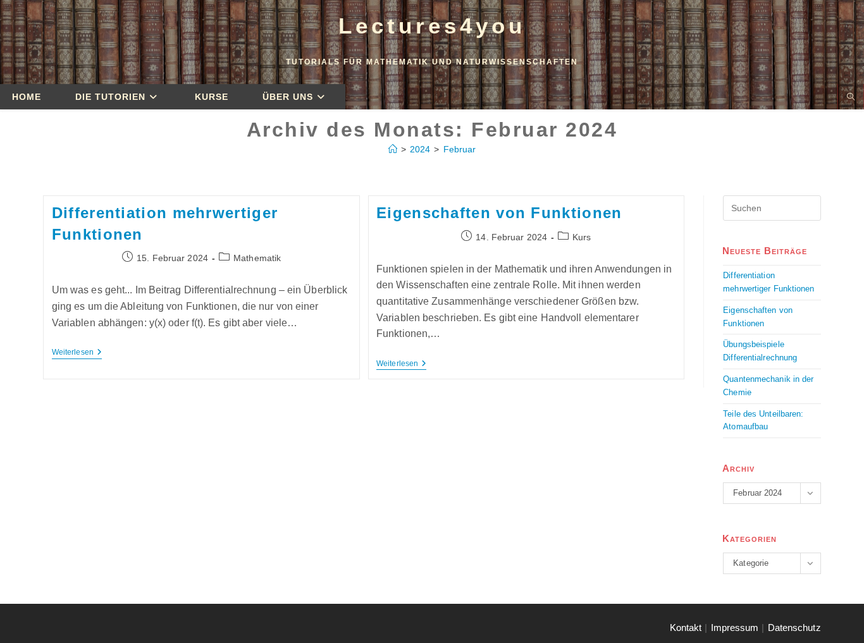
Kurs (581, 237)
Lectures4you (432, 25)
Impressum (735, 627)
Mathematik (257, 258)
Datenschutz (794, 627)
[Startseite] (392, 149)
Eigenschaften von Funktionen (499, 212)
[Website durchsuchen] (851, 98)
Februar (459, 149)
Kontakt (686, 627)
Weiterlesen (77, 352)
